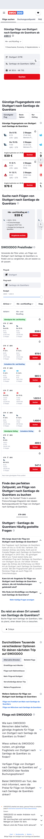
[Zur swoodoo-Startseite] (15, 12)
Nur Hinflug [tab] (35, 116)
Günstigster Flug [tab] (8, 116)
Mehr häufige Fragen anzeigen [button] (22, 600)
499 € (7, 36)
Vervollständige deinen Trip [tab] (15, 682)
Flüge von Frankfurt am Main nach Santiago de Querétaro (21, 703)
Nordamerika (20, 834)
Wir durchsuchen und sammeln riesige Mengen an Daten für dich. (20, 820)
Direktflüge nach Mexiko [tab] (13, 665)
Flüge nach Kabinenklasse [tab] (14, 671)
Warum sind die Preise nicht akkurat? (20, 825)
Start (11, 834)
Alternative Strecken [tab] (12, 660)
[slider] (41, 297)
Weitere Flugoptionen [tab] (12, 687)
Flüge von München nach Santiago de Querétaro (22, 707)
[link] (18, 235)
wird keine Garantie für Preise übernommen (22, 808)
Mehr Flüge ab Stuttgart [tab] (13, 676)
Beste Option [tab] (22, 116)
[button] (4, 12)
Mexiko (29, 834)
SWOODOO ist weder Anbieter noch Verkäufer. (19, 815)
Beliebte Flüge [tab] (29, 660)
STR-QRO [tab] (22, 514)
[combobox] (24, 274)
